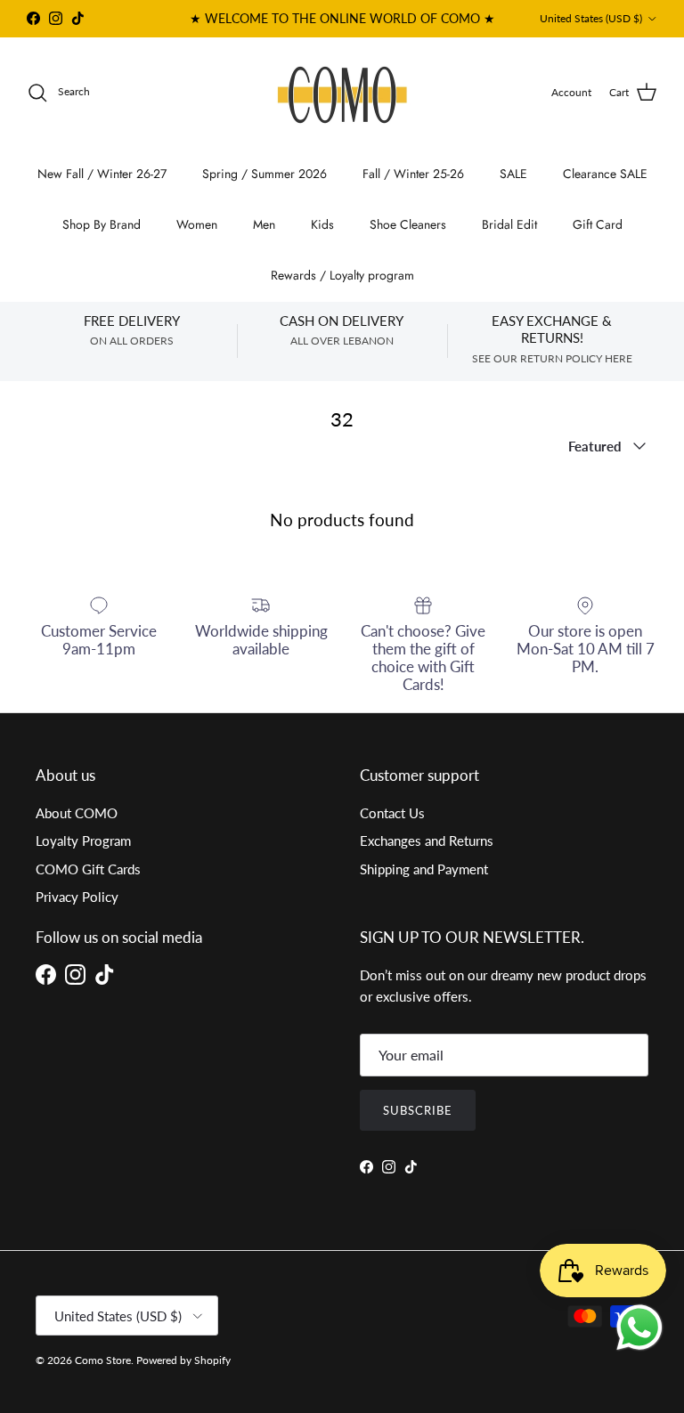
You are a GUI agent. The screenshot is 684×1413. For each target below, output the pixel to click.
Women (196, 224)
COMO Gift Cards (88, 869)
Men (264, 224)
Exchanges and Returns (426, 840)
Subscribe (417, 1110)
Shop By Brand (101, 224)
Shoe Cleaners (408, 224)
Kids (322, 224)
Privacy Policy (77, 897)
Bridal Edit (509, 224)
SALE (513, 174)
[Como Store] (342, 92)
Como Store (103, 1360)
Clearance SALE (605, 174)
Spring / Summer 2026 (264, 174)
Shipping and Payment (424, 869)
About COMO (77, 813)
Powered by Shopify (183, 1360)
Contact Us (392, 813)
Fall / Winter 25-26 (413, 174)
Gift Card (598, 224)
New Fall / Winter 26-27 (102, 174)
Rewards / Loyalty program (342, 275)
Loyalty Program (83, 840)
